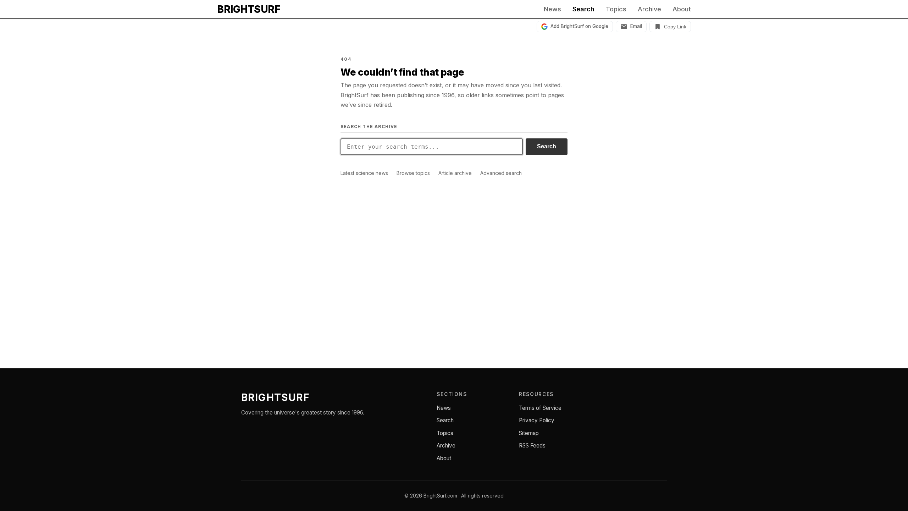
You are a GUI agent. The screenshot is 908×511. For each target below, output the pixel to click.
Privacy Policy (536, 420)
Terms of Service (540, 408)
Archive (649, 9)
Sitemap (529, 433)
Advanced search (501, 173)
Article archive (455, 173)
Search (583, 9)
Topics (616, 9)
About (681, 9)
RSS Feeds (532, 445)
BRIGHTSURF (248, 9)
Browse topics (413, 173)
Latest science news (364, 173)
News (552, 9)
